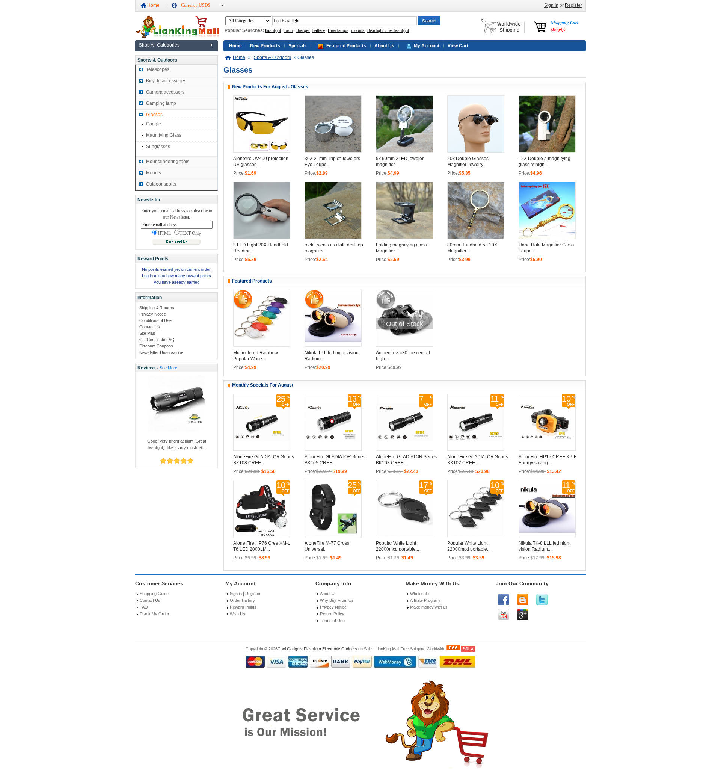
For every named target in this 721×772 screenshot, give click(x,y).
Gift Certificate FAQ (157, 339)
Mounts (153, 172)
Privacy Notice (152, 314)
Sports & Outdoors (272, 57)
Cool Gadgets (290, 649)
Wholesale (419, 593)
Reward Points (243, 607)
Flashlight (312, 649)
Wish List (238, 614)
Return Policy (332, 614)
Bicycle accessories (166, 80)
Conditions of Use (155, 320)
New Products (265, 45)
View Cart (458, 45)
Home (153, 5)
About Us (384, 45)
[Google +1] (522, 614)
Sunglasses (158, 146)
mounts (358, 30)
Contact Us (149, 327)
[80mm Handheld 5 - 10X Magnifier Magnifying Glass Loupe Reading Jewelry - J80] (476, 237)
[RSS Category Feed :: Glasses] (453, 649)
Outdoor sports (161, 184)
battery (318, 30)
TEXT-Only (190, 233)
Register (573, 5)
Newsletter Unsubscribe (161, 352)
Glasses (154, 114)
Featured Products (346, 45)
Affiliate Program (425, 600)
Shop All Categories (159, 45)
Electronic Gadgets (339, 649)
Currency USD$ (195, 5)
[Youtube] (503, 614)
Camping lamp (161, 103)
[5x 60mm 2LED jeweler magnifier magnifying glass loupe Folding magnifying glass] (404, 150)
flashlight (273, 30)
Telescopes (157, 69)
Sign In (551, 5)
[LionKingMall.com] (177, 36)
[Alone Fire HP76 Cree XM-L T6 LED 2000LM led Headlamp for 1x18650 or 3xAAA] (262, 535)
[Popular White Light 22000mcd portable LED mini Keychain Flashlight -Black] (404, 535)
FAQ (144, 607)
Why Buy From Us (337, 600)
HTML (164, 233)
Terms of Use (332, 620)
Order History (242, 600)
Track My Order (154, 614)
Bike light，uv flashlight (388, 30)
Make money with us (429, 607)
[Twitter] (542, 599)
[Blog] (522, 599)
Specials (297, 45)
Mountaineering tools (167, 161)
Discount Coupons (156, 346)
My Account (426, 45)
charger (303, 30)
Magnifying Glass (163, 135)
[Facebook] (503, 599)
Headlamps (338, 30)
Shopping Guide (154, 593)
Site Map (147, 333)
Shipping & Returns (156, 307)
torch (288, 30)
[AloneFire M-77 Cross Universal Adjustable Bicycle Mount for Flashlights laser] (333, 535)
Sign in (236, 593)
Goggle (153, 124)
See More (168, 368)
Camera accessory (165, 92)
